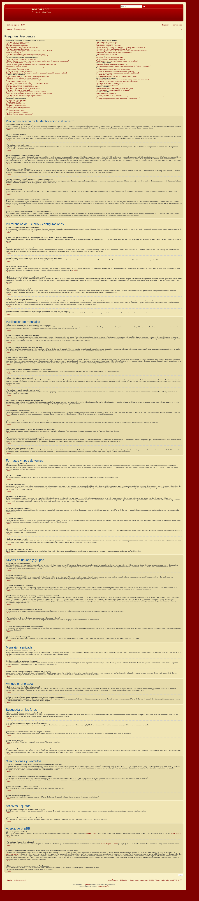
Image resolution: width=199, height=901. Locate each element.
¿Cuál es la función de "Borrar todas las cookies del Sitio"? (27, 56)
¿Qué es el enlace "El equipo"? (107, 54)
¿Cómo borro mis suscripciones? (107, 85)
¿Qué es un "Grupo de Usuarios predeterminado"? (114, 52)
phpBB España (103, 886)
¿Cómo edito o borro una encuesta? (19, 85)
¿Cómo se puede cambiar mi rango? (19, 71)
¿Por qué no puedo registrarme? (17, 45)
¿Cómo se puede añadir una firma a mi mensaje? (23, 80)
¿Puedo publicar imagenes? (16, 105)
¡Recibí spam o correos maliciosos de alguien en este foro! (117, 61)
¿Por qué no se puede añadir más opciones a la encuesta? (27, 83)
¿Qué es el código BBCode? (16, 100)
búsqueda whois (12, 854)
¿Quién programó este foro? (106, 93)
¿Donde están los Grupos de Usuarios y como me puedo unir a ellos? (121, 47)
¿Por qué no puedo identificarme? (18, 49)
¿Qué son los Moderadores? (106, 44)
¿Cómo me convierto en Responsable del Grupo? (113, 49)
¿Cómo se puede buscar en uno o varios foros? (113, 69)
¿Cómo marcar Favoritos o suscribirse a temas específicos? (117, 81)
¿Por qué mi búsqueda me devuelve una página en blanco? (117, 73)
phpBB (74, 270)
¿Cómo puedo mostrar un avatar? (18, 69)
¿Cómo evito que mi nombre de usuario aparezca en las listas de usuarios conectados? (37, 61)
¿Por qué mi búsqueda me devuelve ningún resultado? (115, 71)
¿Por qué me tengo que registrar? (18, 42)
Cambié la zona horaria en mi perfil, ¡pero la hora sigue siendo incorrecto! (32, 64)
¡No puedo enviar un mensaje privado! (109, 57)
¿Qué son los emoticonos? (15, 104)
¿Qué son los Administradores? (107, 42)
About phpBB (176, 833)
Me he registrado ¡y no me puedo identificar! (22, 47)
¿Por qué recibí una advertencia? (18, 90)
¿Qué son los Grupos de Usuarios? (108, 45)
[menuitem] (22, 25)
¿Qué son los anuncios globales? (18, 107)
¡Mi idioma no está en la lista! (16, 66)
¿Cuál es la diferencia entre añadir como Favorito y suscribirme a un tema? (122, 80)
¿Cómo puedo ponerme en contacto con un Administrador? (117, 98)
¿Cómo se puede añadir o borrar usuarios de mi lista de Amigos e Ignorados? (123, 66)
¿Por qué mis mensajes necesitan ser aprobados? (24, 95)
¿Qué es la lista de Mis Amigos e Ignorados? (112, 64)
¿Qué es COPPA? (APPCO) (16, 44)
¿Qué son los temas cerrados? (17, 112)
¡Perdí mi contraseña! (13, 52)
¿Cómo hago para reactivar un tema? (19, 97)
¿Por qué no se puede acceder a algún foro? (22, 86)
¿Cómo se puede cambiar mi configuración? (21, 59)
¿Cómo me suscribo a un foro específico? (110, 83)
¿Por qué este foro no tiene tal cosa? (109, 95)
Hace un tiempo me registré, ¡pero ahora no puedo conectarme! (29, 51)
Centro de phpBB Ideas (109, 844)
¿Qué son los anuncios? (14, 109)
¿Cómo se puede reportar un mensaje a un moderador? (26, 92)
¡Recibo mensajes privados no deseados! (110, 59)
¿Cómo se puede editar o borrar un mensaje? (22, 78)
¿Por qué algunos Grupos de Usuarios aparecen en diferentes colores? (121, 51)
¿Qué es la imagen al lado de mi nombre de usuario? (25, 68)
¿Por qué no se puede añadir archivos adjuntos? (23, 88)
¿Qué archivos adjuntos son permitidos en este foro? (115, 88)
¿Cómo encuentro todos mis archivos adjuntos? (113, 90)
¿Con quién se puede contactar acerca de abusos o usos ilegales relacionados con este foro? (130, 97)
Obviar (7, 17)
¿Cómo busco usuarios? (104, 75)
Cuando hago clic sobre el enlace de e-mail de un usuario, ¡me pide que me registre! (36, 73)
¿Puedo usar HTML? (13, 102)
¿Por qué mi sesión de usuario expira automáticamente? (26, 54)
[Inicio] (18, 10)
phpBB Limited (91, 833)
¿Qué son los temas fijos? (15, 110)
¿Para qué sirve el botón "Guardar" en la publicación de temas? (29, 93)
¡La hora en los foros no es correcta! (19, 63)
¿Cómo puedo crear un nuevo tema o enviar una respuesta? (28, 76)
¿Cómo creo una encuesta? (16, 81)
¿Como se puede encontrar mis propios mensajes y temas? (117, 76)
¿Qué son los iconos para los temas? (19, 114)
